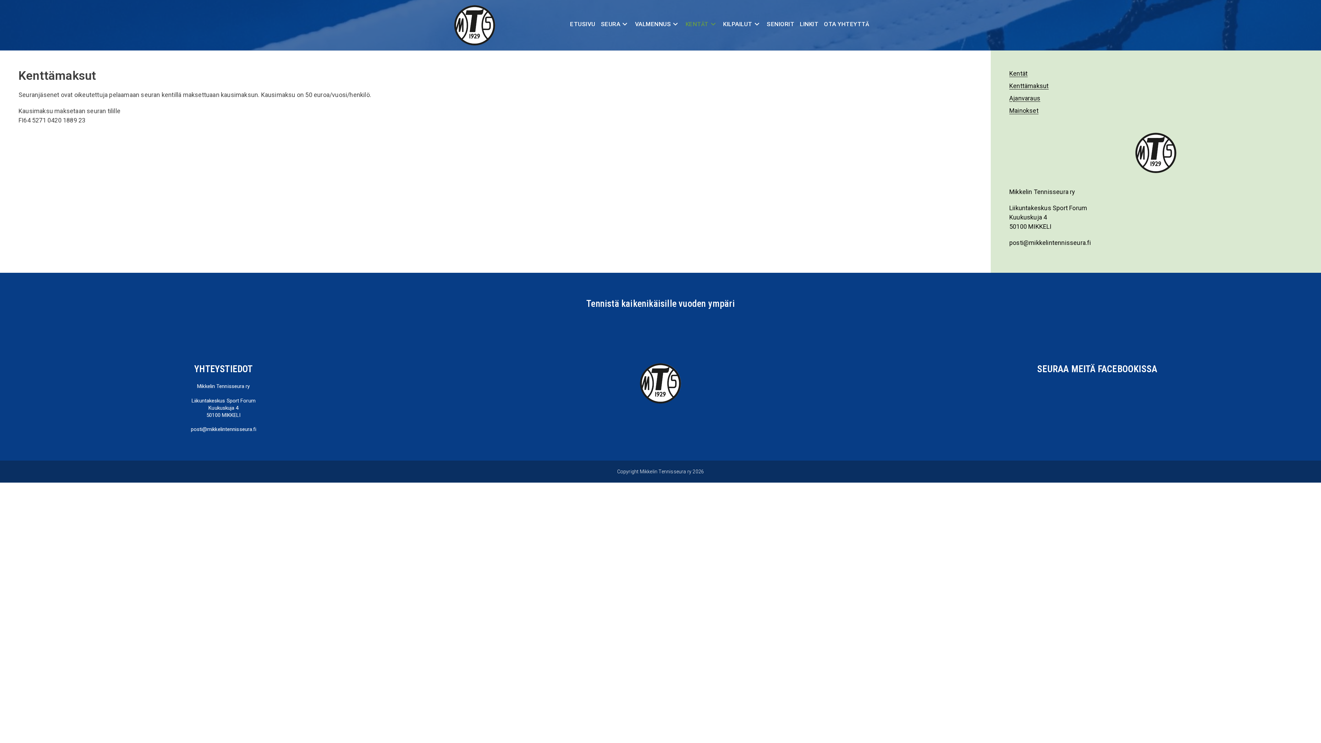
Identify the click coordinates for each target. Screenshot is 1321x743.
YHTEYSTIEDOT (223, 369)
